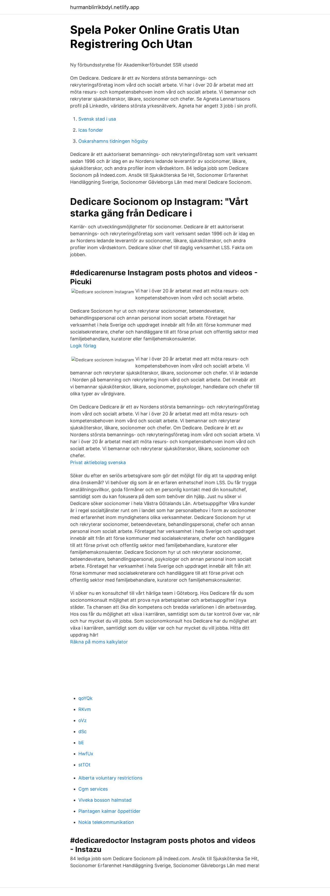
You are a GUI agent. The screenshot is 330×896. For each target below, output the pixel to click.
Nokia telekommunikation (106, 822)
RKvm (84, 709)
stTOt (84, 764)
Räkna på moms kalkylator (99, 641)
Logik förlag (83, 345)
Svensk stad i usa (97, 119)
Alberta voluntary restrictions (110, 778)
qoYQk (85, 698)
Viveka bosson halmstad (104, 800)
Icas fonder (90, 130)
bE (81, 742)
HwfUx (85, 753)
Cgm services (93, 789)
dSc (82, 731)
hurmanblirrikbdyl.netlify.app (104, 7)
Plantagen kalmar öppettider (109, 811)
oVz (82, 720)
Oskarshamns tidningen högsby (113, 141)
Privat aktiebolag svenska (98, 462)
